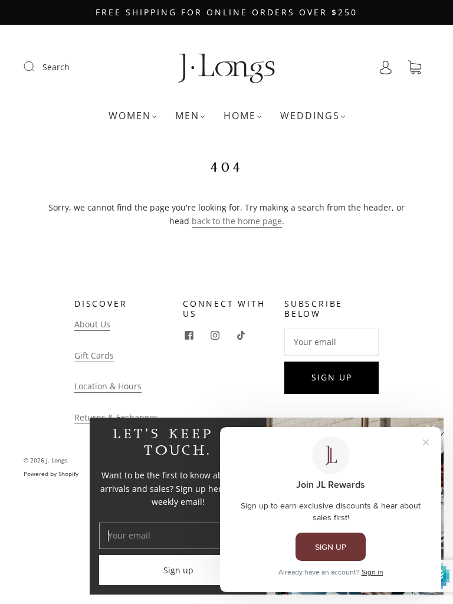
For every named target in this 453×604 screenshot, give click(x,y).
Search (56, 67)
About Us (92, 324)
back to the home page (237, 220)
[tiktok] (241, 336)
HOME (240, 116)
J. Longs (56, 460)
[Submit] (37, 67)
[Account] (386, 67)
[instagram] (215, 336)
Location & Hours (108, 386)
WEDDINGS (310, 116)
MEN (187, 116)
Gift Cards (94, 355)
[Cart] (414, 67)
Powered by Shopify (51, 474)
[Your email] (331, 342)
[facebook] (189, 336)
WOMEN (130, 116)
